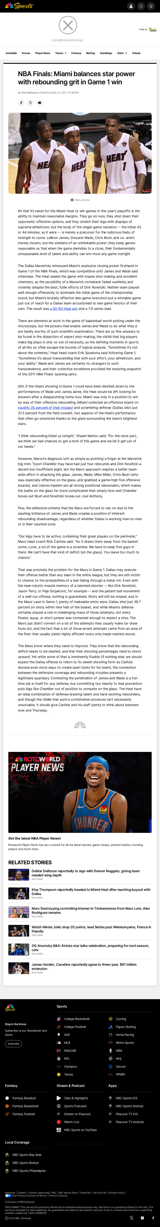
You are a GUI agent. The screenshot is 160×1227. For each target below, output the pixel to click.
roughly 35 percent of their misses (45, 407)
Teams (59, 53)
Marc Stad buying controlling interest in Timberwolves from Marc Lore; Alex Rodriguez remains (91, 910)
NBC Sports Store (68, 1192)
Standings (106, 53)
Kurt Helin (37, 879)
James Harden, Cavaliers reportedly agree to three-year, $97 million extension (84, 966)
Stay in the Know (15, 1024)
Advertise (10, 1192)
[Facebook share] (21, 102)
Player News (42, 53)
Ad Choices (100, 1192)
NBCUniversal (27, 1201)
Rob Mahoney (30, 92)
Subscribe (13, 1043)
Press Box (85, 1192)
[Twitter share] (30, 102)
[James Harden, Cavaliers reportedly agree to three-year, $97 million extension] (18, 968)
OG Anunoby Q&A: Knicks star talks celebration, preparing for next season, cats (90, 948)
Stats (120, 53)
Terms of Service (58, 1195)
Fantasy (76, 53)
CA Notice (41, 1195)
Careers (22, 1192)
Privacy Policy (116, 1192)
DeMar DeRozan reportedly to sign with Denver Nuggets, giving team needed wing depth (86, 873)
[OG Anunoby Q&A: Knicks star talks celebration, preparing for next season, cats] (18, 949)
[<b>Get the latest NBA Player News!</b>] (80, 792)
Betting (90, 53)
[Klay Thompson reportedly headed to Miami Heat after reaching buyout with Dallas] (18, 893)
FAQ (54, 1192)
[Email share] (39, 102)
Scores (26, 53)
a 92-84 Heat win (64, 308)
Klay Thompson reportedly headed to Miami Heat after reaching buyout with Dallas (91, 891)
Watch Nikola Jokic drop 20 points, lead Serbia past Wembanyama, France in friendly (91, 929)
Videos (136, 53)
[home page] (19, 6)
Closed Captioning (39, 1192)
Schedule (11, 53)
